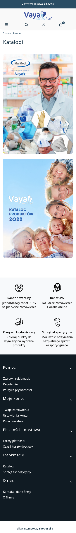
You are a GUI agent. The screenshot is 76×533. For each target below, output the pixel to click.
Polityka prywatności (17, 390)
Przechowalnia (13, 421)
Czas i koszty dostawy (18, 446)
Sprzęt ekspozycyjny (17, 472)
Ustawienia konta (15, 415)
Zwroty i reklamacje (16, 379)
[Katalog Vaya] (38, 257)
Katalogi (8, 466)
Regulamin (10, 384)
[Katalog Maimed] (38, 152)
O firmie (8, 497)
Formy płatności (14, 441)
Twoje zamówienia (16, 410)
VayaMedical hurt (12, 34)
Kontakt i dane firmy (17, 492)
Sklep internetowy (34, 528)
